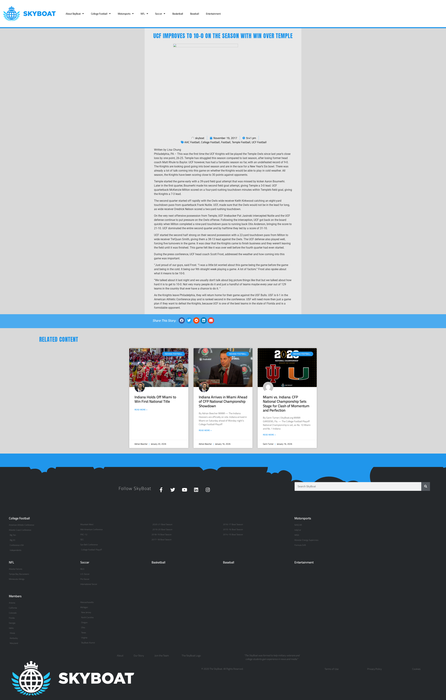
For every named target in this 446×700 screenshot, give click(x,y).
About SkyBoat (73, 13)
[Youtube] (184, 489)
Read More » (140, 409)
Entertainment (213, 13)
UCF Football (259, 142)
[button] (182, 320)
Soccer (158, 13)
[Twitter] (172, 489)
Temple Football (241, 142)
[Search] (425, 486)
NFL (143, 13)
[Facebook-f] (161, 489)
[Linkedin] (196, 489)
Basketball (177, 13)
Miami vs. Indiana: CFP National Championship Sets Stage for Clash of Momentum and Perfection (286, 404)
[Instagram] (207, 489)
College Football (99, 13)
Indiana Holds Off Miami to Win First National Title (155, 399)
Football (225, 142)
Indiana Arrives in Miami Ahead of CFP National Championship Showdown (223, 401)
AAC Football (192, 142)
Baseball (194, 13)
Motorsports (124, 13)
